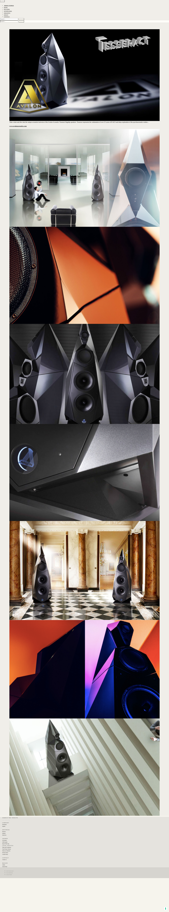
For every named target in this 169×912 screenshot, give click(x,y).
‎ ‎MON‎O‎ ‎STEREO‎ (9, 5)
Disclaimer (4, 824)
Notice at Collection (6, 850)
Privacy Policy (5, 852)
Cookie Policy (5, 854)
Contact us (4, 859)
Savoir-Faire (4, 866)
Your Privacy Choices (6, 849)
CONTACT (7, 16)
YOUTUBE (9, 874)
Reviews (4, 831)
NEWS (6, 7)
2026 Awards (4, 842)
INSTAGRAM (10, 871)
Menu (2, 1)
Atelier (3, 864)
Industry (4, 833)
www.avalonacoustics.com (18, 126)
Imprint (3, 826)
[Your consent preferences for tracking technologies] (165, 908)
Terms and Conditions (6, 847)
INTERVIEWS (8, 11)
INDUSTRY (7, 13)
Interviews (4, 835)
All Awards (4, 840)
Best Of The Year (5, 843)
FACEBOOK (9, 872)
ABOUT (6, 14)
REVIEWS (7, 9)
